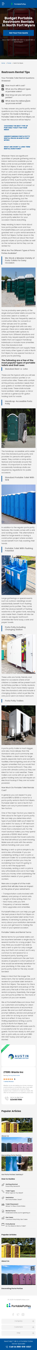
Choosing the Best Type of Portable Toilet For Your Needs (16, 128)
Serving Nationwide (14, 1075)
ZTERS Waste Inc (13, 1072)
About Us (5, 1136)
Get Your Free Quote (18, 33)
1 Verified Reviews (8, 1081)
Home (3, 63)
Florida (9, 63)
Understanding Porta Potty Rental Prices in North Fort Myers (17, 138)
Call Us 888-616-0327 (20, 1346)
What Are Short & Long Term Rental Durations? (17, 148)
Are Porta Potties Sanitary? (12, 1174)
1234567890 (16, 1099)
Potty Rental (10, 1224)
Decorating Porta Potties (11, 1155)
